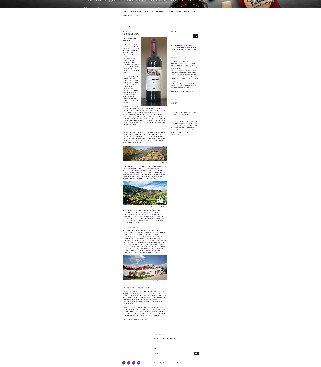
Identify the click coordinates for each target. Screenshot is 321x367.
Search (146, 11)
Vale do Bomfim (131, 33)
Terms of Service (127, 15)
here (172, 93)
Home (124, 11)
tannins (150, 315)
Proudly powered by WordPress (171, 363)
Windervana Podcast (157, 11)
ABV (154, 315)
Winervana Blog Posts (135, 11)
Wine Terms (170, 11)
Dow (137, 291)
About (193, 11)
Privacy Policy (139, 15)
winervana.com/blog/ (141, 319)
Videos (179, 11)
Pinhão (155, 166)
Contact (186, 11)
